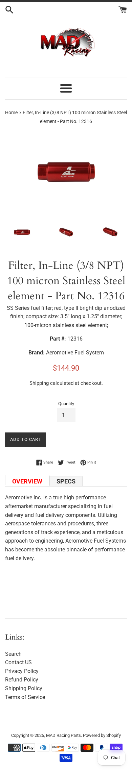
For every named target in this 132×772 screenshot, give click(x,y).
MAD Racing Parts (63, 735)
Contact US (18, 662)
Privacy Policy (22, 671)
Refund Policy (21, 679)
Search (13, 654)
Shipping (39, 383)
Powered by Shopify (102, 735)
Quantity (66, 403)
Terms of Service (25, 697)
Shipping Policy (23, 688)
